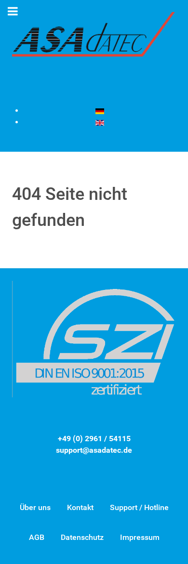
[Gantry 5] (94, 40)
